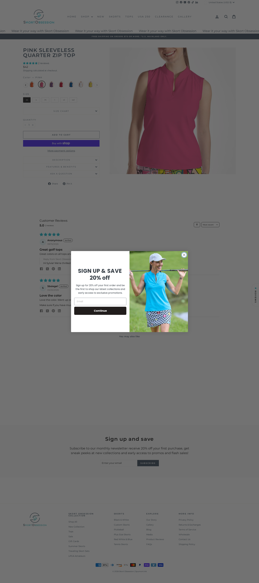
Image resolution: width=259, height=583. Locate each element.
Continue (100, 311)
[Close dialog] (184, 255)
